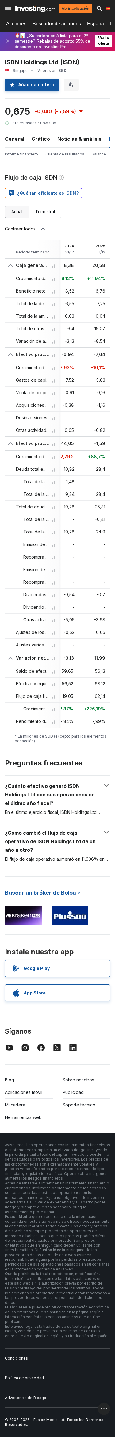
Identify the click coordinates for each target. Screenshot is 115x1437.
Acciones (16, 23)
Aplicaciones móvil (23, 1092)
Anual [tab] (16, 211)
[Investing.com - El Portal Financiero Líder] (35, 8)
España (95, 23)
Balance (99, 154)
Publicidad (73, 1092)
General (14, 139)
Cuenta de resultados (64, 154)
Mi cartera (15, 1104)
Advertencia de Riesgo (25, 1397)
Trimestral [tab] (45, 211)
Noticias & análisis (79, 139)
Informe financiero (21, 154)
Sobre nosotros (78, 1079)
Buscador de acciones (57, 23)
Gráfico (41, 139)
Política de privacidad (24, 1377)
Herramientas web (23, 1117)
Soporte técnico (79, 1104)
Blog (9, 1079)
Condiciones (16, 1358)
